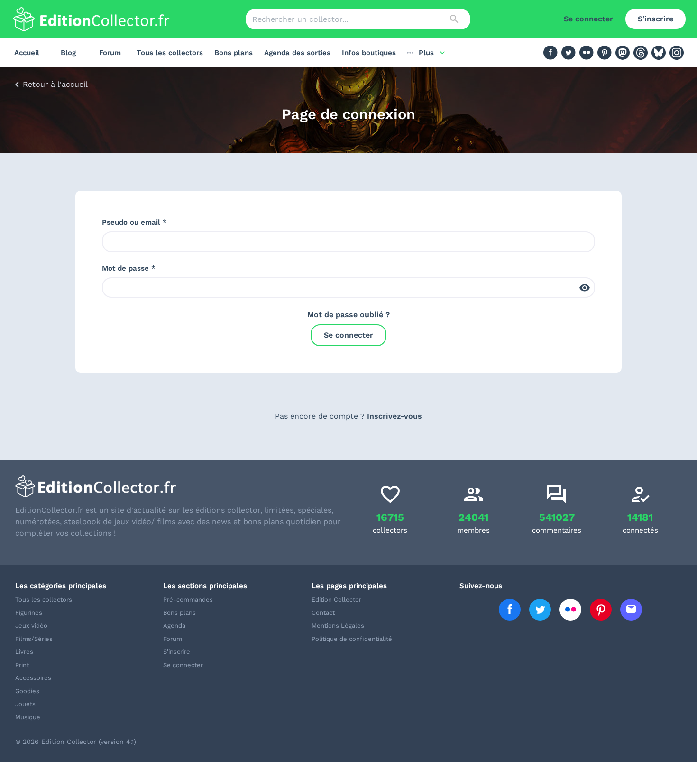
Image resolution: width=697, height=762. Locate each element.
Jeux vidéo (31, 625)
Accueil (26, 52)
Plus (426, 52)
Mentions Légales (338, 625)
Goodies (27, 691)
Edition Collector (336, 599)
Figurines (28, 612)
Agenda (174, 625)
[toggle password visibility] (584, 287)
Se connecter (588, 18)
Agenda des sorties (297, 52)
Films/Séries (34, 638)
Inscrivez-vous (394, 416)
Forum (110, 52)
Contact (323, 612)
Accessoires (33, 677)
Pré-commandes (188, 599)
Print (22, 664)
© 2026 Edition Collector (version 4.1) (75, 741)
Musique (27, 717)
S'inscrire (655, 18)
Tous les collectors (170, 52)
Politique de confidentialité (352, 638)
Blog (68, 52)
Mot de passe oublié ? (348, 314)
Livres (24, 651)
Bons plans (233, 52)
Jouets (25, 703)
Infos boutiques (369, 52)
